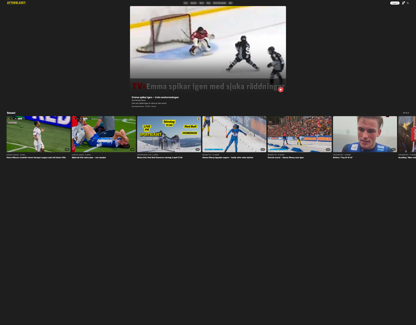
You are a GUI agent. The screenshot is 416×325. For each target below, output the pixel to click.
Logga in (395, 3)
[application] (208, 50)
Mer (230, 3)
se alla (406, 113)
